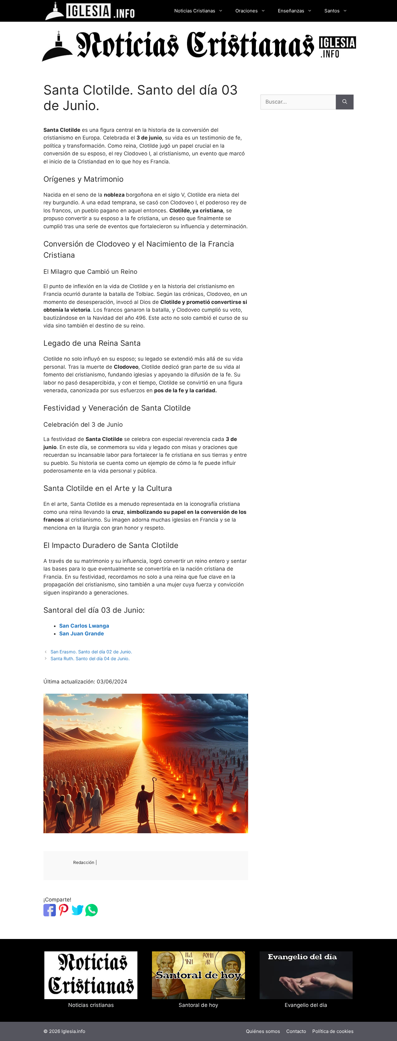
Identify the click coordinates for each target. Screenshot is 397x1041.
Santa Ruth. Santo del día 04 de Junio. (90, 658)
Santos (332, 11)
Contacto (296, 1031)
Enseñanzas (291, 11)
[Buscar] (345, 102)
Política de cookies (333, 1031)
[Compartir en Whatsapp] (91, 914)
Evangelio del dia (306, 1005)
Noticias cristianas (91, 1005)
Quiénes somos (263, 1031)
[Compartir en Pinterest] (63, 914)
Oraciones (246, 11)
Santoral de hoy (198, 1005)
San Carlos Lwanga (84, 626)
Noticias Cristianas (194, 11)
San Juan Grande (81, 633)
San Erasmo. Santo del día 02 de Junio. (91, 651)
